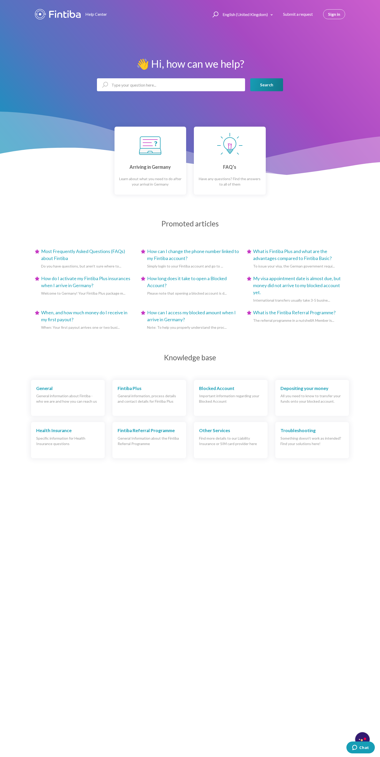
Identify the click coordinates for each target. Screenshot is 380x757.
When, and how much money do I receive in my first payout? (84, 316)
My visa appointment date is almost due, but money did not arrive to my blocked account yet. (297, 285)
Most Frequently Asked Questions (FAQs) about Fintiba (83, 254)
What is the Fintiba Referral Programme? (294, 312)
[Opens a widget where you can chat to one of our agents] (360, 747)
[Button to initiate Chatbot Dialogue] (362, 739)
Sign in (334, 14)
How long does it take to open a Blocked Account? (187, 282)
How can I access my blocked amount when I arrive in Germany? (191, 316)
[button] (214, 14)
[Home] (58, 14)
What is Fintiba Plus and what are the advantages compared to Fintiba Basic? (292, 254)
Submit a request (298, 14)
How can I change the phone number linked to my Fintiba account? (193, 254)
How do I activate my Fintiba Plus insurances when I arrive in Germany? (85, 282)
